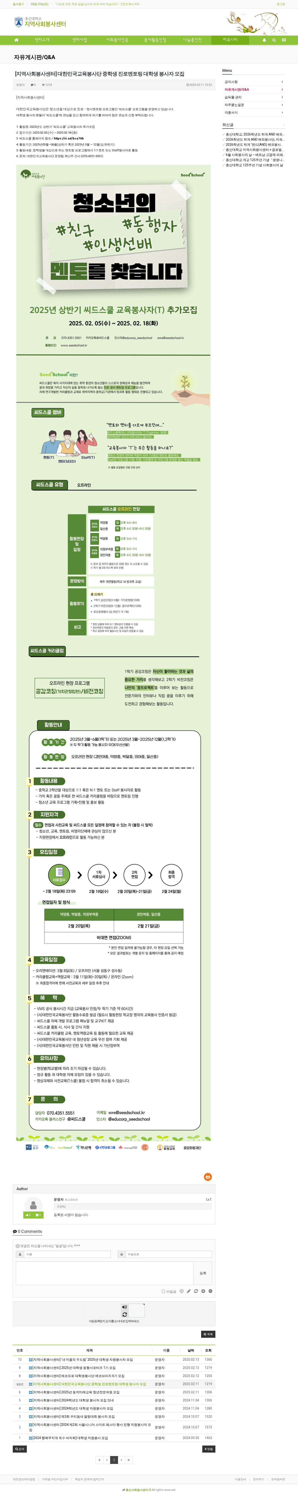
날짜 (191, 1350)
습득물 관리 (233, 97)
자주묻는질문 (234, 105)
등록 (203, 1273)
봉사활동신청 (155, 40)
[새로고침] (196, 1291)
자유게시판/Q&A (34, 57)
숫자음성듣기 (124, 1307)
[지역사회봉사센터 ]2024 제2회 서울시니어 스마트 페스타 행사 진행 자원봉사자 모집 (90, 1427)
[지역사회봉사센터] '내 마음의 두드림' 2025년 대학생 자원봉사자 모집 (82, 1359)
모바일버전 (278, 1479)
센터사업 (79, 40)
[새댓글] (189, 1291)
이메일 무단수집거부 (55, 1479)
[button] (208, 1334)
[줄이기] (210, 1291)
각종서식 (231, 112)
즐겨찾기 (18, 4)
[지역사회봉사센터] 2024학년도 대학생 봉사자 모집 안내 (73, 1400)
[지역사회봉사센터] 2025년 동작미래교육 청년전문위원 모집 (76, 1392)
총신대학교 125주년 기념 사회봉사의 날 (254, 165)
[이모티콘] (182, 1291)
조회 (208, 1350)
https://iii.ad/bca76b (69, 138)
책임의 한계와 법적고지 (89, 1479)
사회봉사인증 (117, 40)
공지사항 (231, 82)
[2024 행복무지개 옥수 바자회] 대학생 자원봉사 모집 (70, 1438)
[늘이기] (203, 1291)
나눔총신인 (192, 40)
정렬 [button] (210, 1449)
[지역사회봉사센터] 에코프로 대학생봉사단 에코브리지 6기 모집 (78, 1376)
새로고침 (124, 1314)
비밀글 (171, 1291)
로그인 (281, 4)
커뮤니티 (230, 40)
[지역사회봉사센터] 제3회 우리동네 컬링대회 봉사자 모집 (73, 1416)
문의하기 (258, 1479)
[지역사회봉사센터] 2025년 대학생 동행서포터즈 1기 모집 (74, 1368)
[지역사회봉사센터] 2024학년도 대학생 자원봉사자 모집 (72, 1408)
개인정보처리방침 (24, 1479)
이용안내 (240, 1479)
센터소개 (42, 40)
